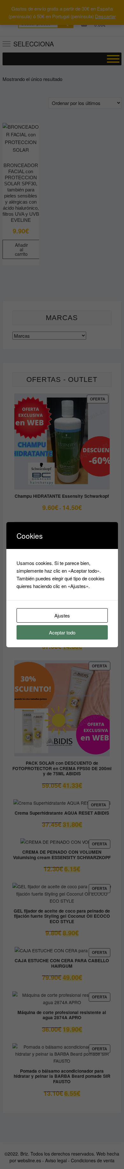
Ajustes (62, 615)
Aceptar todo (62, 632)
